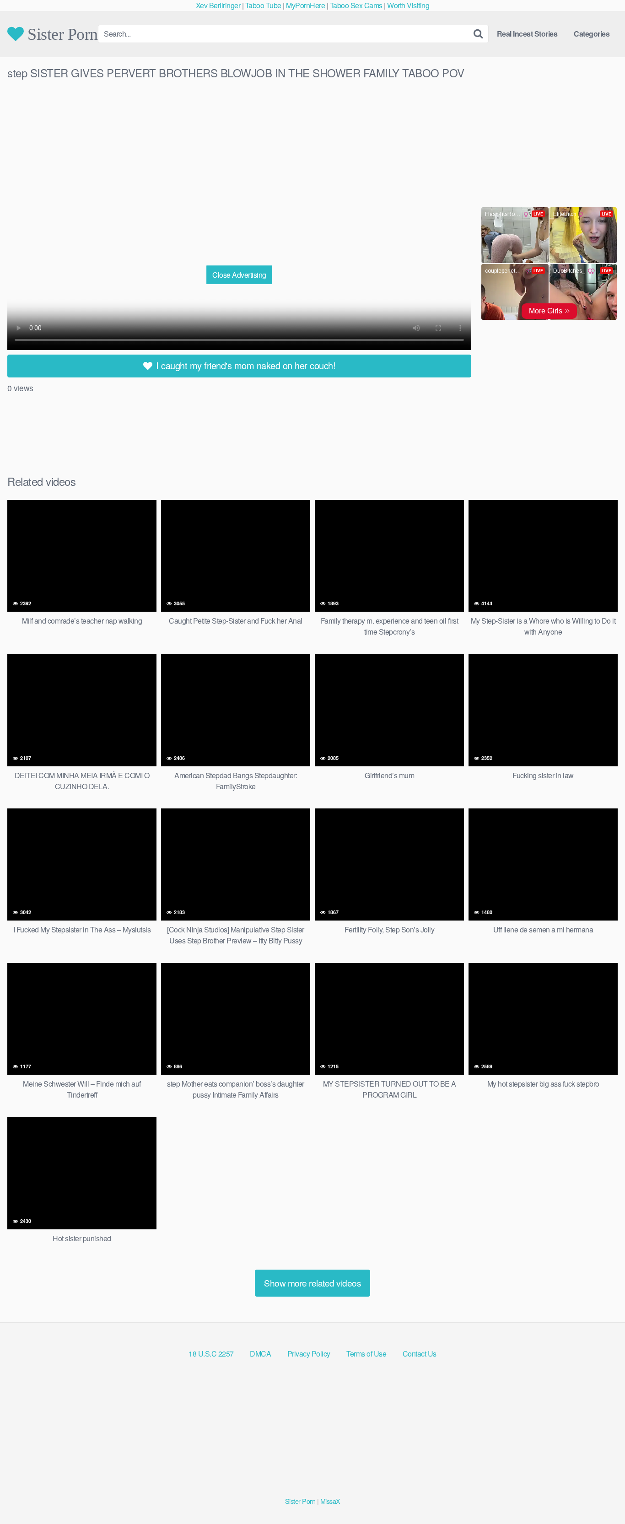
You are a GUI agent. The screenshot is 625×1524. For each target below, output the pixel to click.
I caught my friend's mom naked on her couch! (245, 365)
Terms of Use (366, 1353)
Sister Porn (61, 34)
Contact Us (419, 1353)
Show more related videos (312, 1282)
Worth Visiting (408, 5)
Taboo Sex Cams (356, 5)
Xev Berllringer (218, 5)
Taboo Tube (263, 5)
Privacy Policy (308, 1353)
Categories (591, 33)
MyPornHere (305, 5)
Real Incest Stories (527, 33)
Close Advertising (239, 274)
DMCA (260, 1353)
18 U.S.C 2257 (211, 1353)
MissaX (330, 1501)
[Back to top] (600, 1495)
